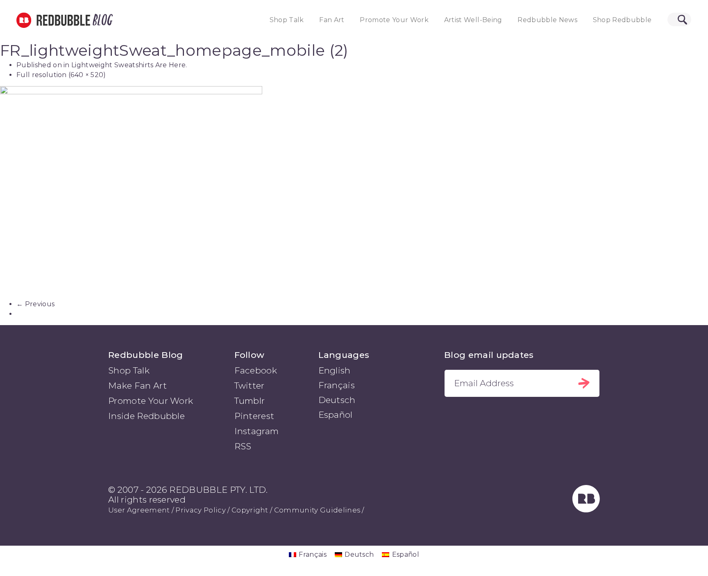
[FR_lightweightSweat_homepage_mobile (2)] (354, 192)
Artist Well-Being (473, 20)
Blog (101, 20)
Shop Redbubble (622, 20)
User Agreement (139, 510)
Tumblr (249, 401)
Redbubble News (547, 20)
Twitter (249, 385)
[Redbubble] (586, 510)
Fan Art (331, 20)
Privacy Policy (200, 510)
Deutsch (337, 400)
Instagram (256, 431)
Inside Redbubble (146, 416)
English (334, 370)
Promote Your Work (394, 20)
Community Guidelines (317, 510)
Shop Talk (287, 20)
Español (335, 415)
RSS (243, 446)
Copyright (249, 510)
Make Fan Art (137, 385)
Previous (35, 304)
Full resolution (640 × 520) (61, 75)
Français (336, 385)
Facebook (255, 370)
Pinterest (254, 416)
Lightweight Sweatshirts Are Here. (129, 65)
